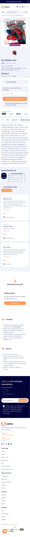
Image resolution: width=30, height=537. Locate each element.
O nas (2, 451)
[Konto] (17, 6)
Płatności (3, 485)
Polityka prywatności (6, 469)
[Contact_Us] (4, 531)
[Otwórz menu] (3, 12)
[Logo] (5, 7)
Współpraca (4, 460)
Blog (2, 463)
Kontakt (3, 454)
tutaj (10, 340)
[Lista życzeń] (20, 6)
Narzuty (3, 516)
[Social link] (2, 444)
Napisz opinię (7, 190)
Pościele (3, 495)
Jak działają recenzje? (10, 187)
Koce (2, 510)
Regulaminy (4, 479)
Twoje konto (4, 476)
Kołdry (3, 504)
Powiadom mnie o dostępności (15, 99)
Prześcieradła (5, 513)
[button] (14, 52)
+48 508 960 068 (5, 439)
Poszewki (3, 519)
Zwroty (3, 488)
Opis (8, 120)
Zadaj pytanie (15, 303)
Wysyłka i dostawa (6, 482)
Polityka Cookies (5, 466)
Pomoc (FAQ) (4, 457)
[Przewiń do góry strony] (2, 120)
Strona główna (4, 15)
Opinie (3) (14, 120)
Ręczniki (3, 501)
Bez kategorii (12, 15)
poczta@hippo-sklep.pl (7, 434)
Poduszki (3, 498)
